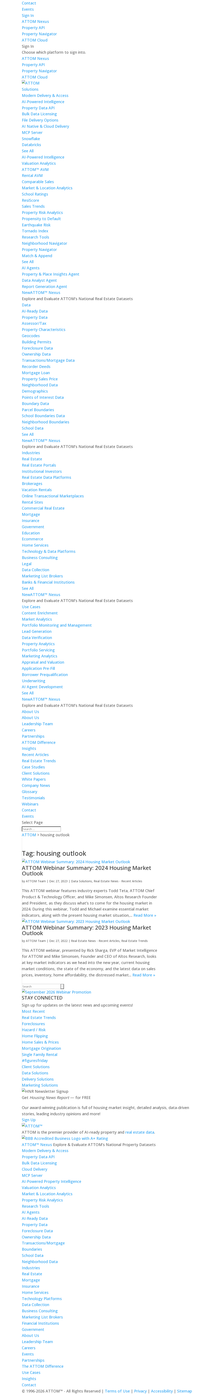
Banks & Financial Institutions (48, 582)
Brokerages (32, 483)
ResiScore (30, 200)
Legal (26, 563)
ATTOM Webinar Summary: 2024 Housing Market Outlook (86, 870)
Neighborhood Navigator (44, 243)
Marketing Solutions (40, 1085)
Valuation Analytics (39, 163)
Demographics (35, 391)
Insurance (30, 520)
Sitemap (184, 1391)
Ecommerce (32, 538)
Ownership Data (36, 354)
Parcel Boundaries (38, 409)
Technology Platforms (42, 1298)
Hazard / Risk (34, 1029)
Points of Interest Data (43, 397)
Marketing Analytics (39, 655)
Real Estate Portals (39, 465)
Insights (29, 748)
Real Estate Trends (39, 760)
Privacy (140, 1391)
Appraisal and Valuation (43, 662)
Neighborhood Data (40, 384)
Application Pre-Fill (38, 668)
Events (28, 9)
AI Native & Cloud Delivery (45, 126)
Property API (33, 27)
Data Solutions (81, 881)
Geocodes (31, 335)
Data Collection (35, 569)
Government (33, 526)
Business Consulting (40, 557)
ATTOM (29, 834)
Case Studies (33, 767)
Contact (29, 3)
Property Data (34, 317)
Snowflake (31, 138)
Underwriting (33, 680)
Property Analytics (38, 643)
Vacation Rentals (37, 489)
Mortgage (31, 514)
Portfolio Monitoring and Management (57, 625)
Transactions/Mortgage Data (48, 360)
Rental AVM (32, 175)
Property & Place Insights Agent (50, 274)
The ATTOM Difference (43, 1366)
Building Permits (36, 341)
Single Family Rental (39, 1054)
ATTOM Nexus (35, 21)
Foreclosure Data (37, 348)
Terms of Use (117, 1391)
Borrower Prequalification (45, 674)
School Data (32, 428)
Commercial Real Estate (43, 508)
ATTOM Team (36, 881)
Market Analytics (37, 619)
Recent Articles (35, 754)
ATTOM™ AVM (35, 169)
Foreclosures (33, 1023)
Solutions (30, 89)
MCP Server (32, 132)
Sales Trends (33, 206)
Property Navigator (39, 33)
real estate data (139, 1132)
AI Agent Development (42, 686)
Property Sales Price (40, 378)
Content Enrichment (40, 612)
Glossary (29, 791)
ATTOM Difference (39, 742)
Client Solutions (36, 773)
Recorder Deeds (36, 366)
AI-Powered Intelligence (43, 101)
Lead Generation (37, 631)
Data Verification (37, 637)
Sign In (28, 15)
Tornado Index (35, 230)
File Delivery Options (40, 120)
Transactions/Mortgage (43, 1243)
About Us (30, 711)
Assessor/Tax (34, 323)
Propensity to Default (41, 218)
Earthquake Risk (36, 224)
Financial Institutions (40, 1323)
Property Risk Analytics (42, 212)
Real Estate (32, 458)
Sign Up (29, 1119)
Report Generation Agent (44, 286)
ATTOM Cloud (34, 40)
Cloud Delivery (34, 1169)
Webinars (30, 804)
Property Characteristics (43, 329)
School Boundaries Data (43, 415)
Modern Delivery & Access (45, 95)
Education (31, 532)
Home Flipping (35, 1035)
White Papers (34, 779)
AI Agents (31, 267)
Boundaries (32, 1249)
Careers (29, 730)
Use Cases (31, 606)
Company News (36, 785)
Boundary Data (35, 403)
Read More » (144, 915)
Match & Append (37, 255)
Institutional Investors (42, 471)
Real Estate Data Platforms (46, 477)
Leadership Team (37, 723)
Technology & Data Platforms (48, 551)
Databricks (31, 144)
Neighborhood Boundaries (45, 421)
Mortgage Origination (41, 1048)
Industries (31, 452)
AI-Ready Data (35, 311)
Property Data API (38, 107)
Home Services (35, 545)
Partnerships (33, 736)
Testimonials (33, 797)
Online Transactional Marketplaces (53, 495)
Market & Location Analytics (47, 187)
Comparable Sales (38, 181)
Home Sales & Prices (40, 1042)
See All (28, 150)
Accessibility (162, 1391)
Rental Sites (32, 502)
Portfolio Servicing (38, 650)
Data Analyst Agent (39, 280)
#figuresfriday (35, 1060)
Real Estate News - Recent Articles (118, 881)
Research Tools (35, 237)
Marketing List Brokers (42, 575)
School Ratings (35, 194)
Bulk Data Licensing (39, 113)
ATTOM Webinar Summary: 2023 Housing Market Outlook (86, 930)
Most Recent (33, 1011)
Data (26, 304)
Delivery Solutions (38, 1079)
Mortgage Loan (36, 372)
